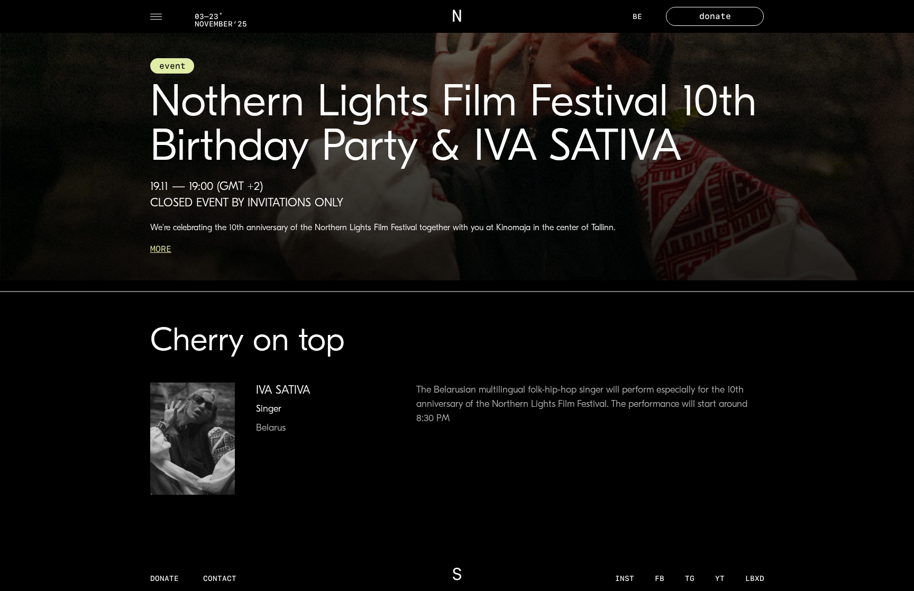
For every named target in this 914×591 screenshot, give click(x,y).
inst (624, 578)
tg (689, 578)
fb (659, 578)
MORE (160, 249)
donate (164, 578)
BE (637, 16)
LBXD (754, 578)
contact (219, 578)
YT (720, 578)
